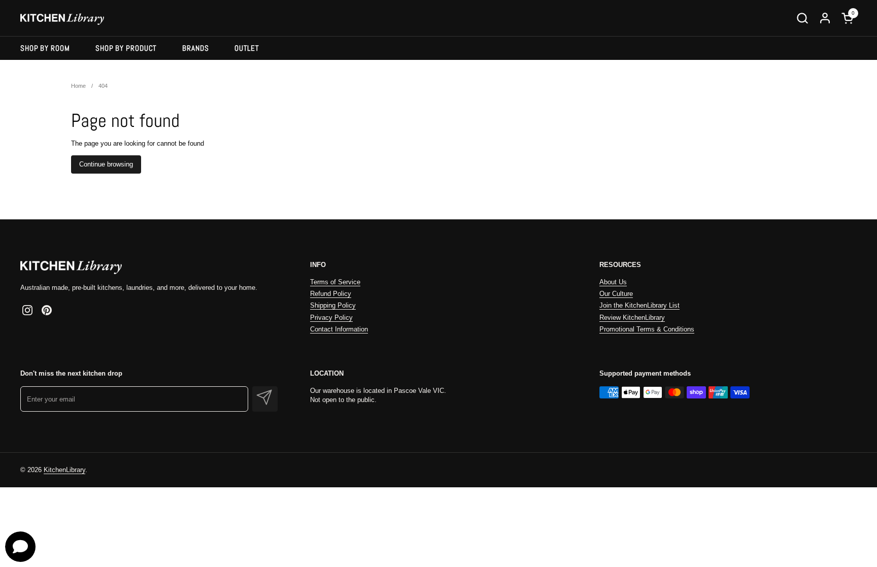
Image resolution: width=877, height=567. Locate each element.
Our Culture (616, 293)
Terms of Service (335, 282)
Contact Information (339, 329)
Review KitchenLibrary (632, 317)
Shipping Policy (333, 305)
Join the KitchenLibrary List (639, 305)
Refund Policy (330, 293)
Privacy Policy (331, 317)
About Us (613, 282)
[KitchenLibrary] (62, 18)
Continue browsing (106, 164)
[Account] (825, 18)
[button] (802, 18)
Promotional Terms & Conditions (646, 329)
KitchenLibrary (64, 470)
